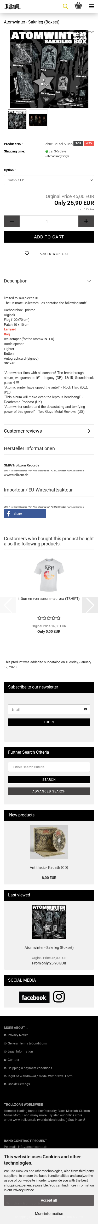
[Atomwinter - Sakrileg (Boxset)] (49, 69)
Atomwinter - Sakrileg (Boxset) (49, 947)
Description (15, 281)
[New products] (88, 815)
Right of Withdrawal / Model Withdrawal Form (40, 1076)
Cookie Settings (19, 1084)
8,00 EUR (49, 878)
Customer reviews (23, 431)
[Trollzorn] (10, 6)
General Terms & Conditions (27, 1043)
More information (49, 1213)
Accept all (49, 1200)
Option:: (10, 170)
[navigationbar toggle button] (91, 6)
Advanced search (49, 791)
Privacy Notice (23, 1190)
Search (49, 780)
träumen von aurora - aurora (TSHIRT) (49, 598)
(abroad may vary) (57, 156)
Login (49, 722)
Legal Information (20, 1051)
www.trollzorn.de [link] (24, 1120)
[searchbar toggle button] (65, 6)
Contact (13, 1060)
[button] (12, 221)
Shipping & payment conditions (30, 1068)
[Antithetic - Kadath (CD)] (49, 842)
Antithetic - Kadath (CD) (49, 867)
